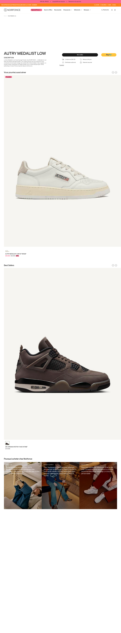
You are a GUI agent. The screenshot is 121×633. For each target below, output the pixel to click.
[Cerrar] (119, 4)
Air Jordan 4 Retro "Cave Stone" (16, 447)
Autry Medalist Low (12, 16)
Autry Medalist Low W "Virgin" (15, 254)
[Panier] (115, 10)
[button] (108, 55)
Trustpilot (61, 65)
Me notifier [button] (80, 55)
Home (5, 16)
